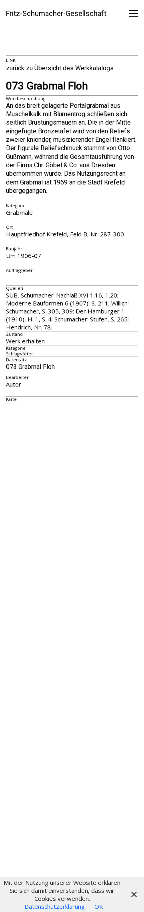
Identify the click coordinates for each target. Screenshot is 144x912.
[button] (133, 13)
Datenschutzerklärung (54, 906)
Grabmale (19, 212)
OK (98, 906)
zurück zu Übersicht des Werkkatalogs (60, 68)
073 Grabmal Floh (47, 86)
